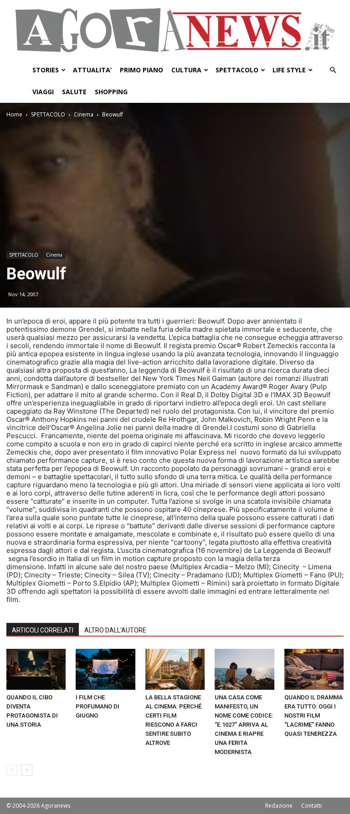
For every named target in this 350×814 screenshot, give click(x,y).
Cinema (83, 114)
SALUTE (74, 91)
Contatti (311, 805)
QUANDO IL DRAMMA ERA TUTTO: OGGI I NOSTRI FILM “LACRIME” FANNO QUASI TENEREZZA (313, 715)
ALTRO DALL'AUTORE (115, 630)
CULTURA (186, 70)
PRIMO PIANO (141, 70)
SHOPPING (111, 91)
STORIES (45, 70)
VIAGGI (43, 91)
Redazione (279, 805)
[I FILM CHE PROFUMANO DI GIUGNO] (105, 669)
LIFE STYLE (289, 70)
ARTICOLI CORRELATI (42, 630)
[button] (333, 70)
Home (14, 114)
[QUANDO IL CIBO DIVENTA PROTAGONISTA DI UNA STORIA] (36, 669)
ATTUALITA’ (92, 70)
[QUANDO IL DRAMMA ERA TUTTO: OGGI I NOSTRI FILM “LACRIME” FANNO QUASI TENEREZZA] (314, 669)
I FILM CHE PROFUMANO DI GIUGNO (97, 706)
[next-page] (26, 770)
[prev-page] (12, 770)
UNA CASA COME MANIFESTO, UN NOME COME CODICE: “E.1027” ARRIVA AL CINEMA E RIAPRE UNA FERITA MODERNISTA (244, 724)
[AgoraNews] (175, 30)
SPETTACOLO (237, 70)
